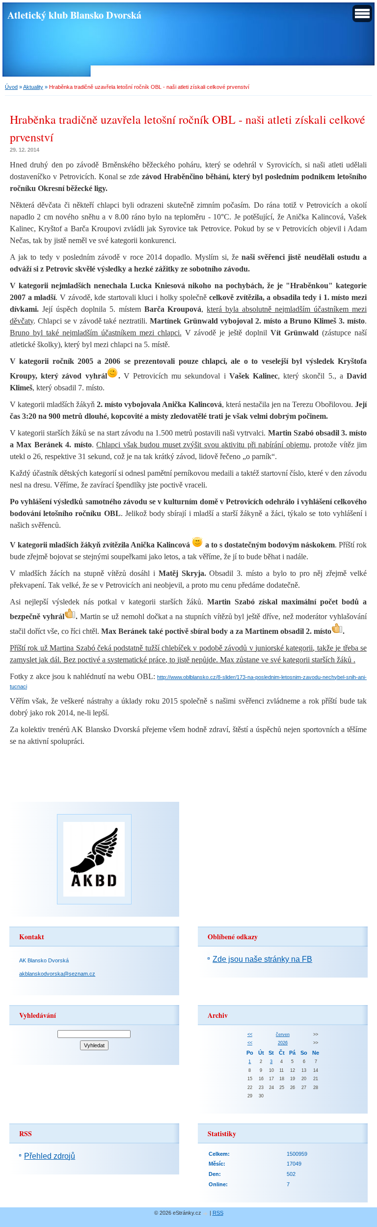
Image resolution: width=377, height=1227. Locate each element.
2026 (283, 1042)
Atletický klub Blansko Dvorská (74, 14)
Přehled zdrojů (49, 1156)
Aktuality (33, 87)
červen (283, 1034)
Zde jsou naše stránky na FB (262, 959)
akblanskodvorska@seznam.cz (57, 974)
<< (249, 1034)
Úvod (11, 87)
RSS (218, 1213)
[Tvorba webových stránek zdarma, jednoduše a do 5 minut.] (206, 1213)
